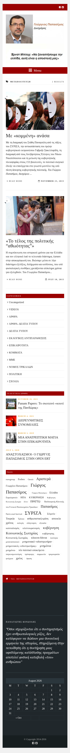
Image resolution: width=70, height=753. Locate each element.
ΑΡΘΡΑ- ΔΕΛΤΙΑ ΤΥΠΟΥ (23, 323)
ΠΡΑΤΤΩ (35, 501)
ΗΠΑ (23, 497)
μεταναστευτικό (12, 542)
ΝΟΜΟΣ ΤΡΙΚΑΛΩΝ (21, 367)
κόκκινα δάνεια (39, 537)
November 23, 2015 (52, 181)
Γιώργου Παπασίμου (39, 493)
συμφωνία (41, 554)
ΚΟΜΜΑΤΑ (15, 352)
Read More (15, 181)
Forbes (21, 479)
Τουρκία (10, 518)
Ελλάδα (53, 492)
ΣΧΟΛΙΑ (14, 381)
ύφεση (29, 558)
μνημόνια (45, 545)
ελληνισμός (31, 523)
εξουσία (42, 523)
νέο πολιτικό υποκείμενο (31, 550)
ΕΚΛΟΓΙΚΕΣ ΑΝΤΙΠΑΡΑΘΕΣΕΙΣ (27, 338)
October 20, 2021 (28, 399)
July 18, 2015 (56, 279)
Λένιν (26, 502)
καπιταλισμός (12, 528)
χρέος (19, 558)
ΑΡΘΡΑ (13, 316)
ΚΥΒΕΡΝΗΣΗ (36, 497)
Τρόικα (21, 519)
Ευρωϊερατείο (12, 497)
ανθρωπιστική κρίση (37, 518)
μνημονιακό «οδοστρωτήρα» (37, 541)
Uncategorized (16, 302)
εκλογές (20, 523)
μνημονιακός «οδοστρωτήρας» (21, 546)
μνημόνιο (10, 550)
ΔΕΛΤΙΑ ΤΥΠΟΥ (18, 331)
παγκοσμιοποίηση (14, 554)
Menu (37, 70)
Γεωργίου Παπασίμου (16, 486)
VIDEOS (14, 309)
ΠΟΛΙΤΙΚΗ (15, 374)
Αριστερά (43, 479)
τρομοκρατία (54, 554)
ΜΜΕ (12, 359)
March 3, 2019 (26, 433)
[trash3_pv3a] (35, 215)
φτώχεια (9, 558)
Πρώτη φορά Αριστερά (14, 514)
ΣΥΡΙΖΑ (33, 513)
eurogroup (10, 479)
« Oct (18, 717)
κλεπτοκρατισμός (31, 528)
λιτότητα (54, 538)
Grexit (30, 479)
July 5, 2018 (12, 450)
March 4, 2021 (26, 416)
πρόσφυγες (29, 554)
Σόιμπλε (51, 513)
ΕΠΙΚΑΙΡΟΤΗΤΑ (18, 345)
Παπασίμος (49, 506)
